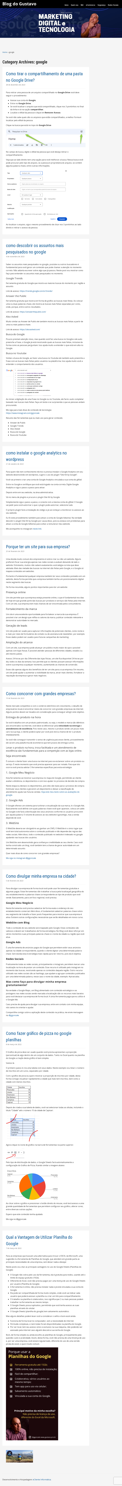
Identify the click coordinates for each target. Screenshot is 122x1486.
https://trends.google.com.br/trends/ (36, 291)
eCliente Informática (42, 1479)
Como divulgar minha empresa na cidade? (41, 876)
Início (67, 5)
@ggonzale (14, 1015)
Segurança (101, 5)
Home (4, 52)
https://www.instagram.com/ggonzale (22, 413)
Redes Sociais (113, 5)
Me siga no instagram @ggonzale (21, 858)
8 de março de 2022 (13, 1044)
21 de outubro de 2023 (15, 464)
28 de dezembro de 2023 (15, 85)
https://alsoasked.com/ (30, 329)
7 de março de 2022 (13, 1248)
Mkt (82, 5)
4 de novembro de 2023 (15, 256)
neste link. (37, 528)
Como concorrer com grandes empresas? (41, 693)
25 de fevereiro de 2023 (15, 551)
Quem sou (74, 5)
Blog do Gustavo (19, 4)
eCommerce (90, 5)
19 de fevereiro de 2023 (15, 698)
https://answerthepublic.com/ (33, 311)
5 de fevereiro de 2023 (14, 881)
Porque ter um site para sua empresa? (38, 546)
